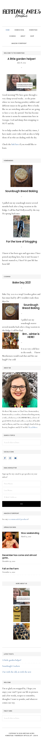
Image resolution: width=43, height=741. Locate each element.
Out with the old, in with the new (16, 672)
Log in (35, 735)
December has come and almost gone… (19, 556)
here (17, 144)
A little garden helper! (21, 59)
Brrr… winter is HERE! (30, 335)
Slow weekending (30, 533)
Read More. (33, 427)
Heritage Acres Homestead (21, 13)
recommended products (18, 519)
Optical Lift (28, 735)
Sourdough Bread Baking (21, 191)
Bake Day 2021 (21, 282)
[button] (31, 41)
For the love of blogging (21, 241)
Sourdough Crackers (11, 666)
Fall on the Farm (10, 568)
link (13, 144)
